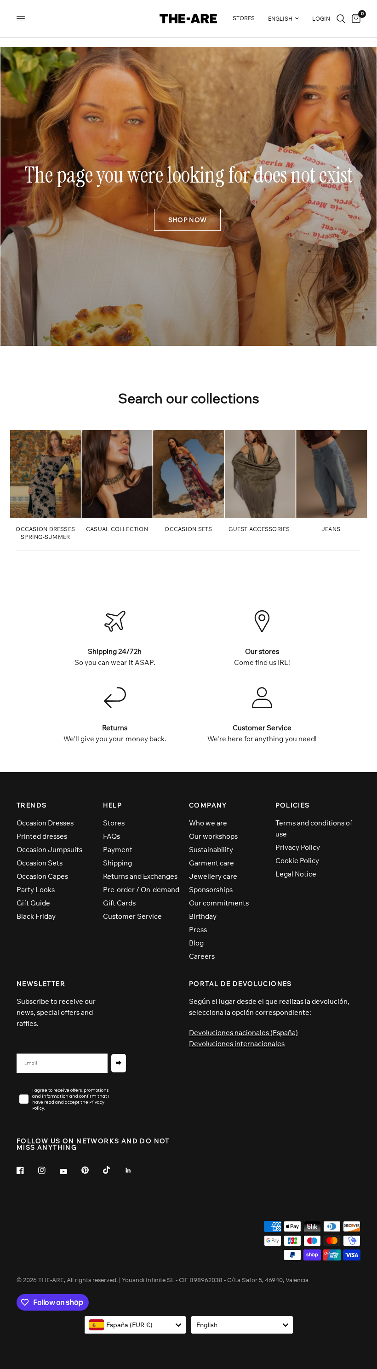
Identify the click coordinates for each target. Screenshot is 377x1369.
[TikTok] (113, 1170)
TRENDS (31, 805)
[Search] (340, 18)
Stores (114, 823)
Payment (117, 849)
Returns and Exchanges (140, 876)
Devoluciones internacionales (237, 1043)
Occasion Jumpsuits (49, 849)
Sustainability (211, 849)
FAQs (111, 836)
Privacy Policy (297, 847)
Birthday (203, 916)
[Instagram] (48, 1170)
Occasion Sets (40, 863)
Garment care (211, 863)
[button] (187, 220)
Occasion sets (188, 529)
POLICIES (292, 805)
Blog (196, 943)
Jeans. (331, 529)
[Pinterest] (91, 1170)
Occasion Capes (42, 876)
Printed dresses (42, 836)
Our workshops (213, 836)
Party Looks (36, 889)
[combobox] (135, 1325)
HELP (112, 805)
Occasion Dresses (45, 823)
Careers (202, 956)
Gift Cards (119, 903)
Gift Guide (33, 903)
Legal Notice (295, 874)
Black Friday (36, 916)
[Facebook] (27, 1170)
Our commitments (219, 903)
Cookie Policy (297, 860)
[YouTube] (70, 1172)
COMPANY (208, 805)
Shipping (117, 863)
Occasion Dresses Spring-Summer (45, 533)
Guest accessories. (259, 529)
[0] (354, 18)
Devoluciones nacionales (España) (243, 1032)
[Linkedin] (135, 1170)
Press (198, 929)
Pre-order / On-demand (141, 889)
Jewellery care (213, 876)
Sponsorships (211, 889)
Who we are (208, 823)
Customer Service (132, 916)
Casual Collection (117, 529)
